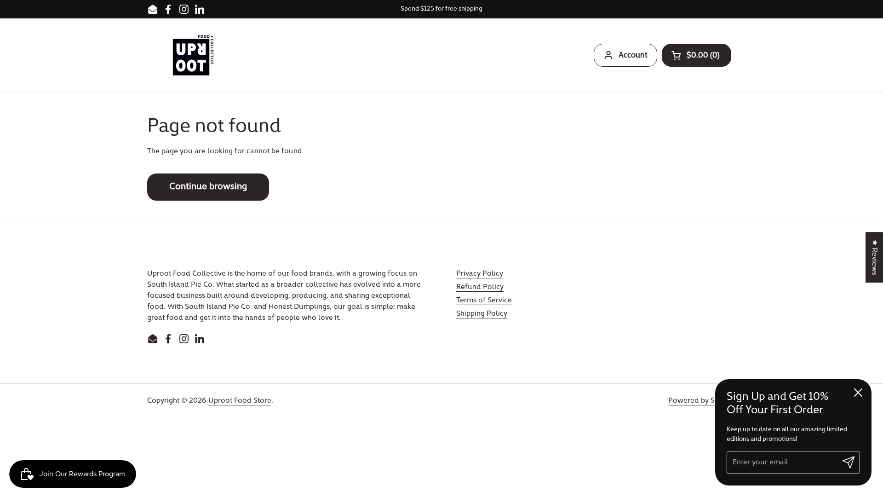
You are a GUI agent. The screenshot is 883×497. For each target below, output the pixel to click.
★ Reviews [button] (874, 257)
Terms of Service (484, 300)
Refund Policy (480, 287)
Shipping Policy (481, 314)
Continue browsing (208, 186)
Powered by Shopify (702, 401)
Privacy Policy (479, 273)
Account (633, 55)
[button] (696, 55)
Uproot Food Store (239, 401)
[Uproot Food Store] (193, 55)
